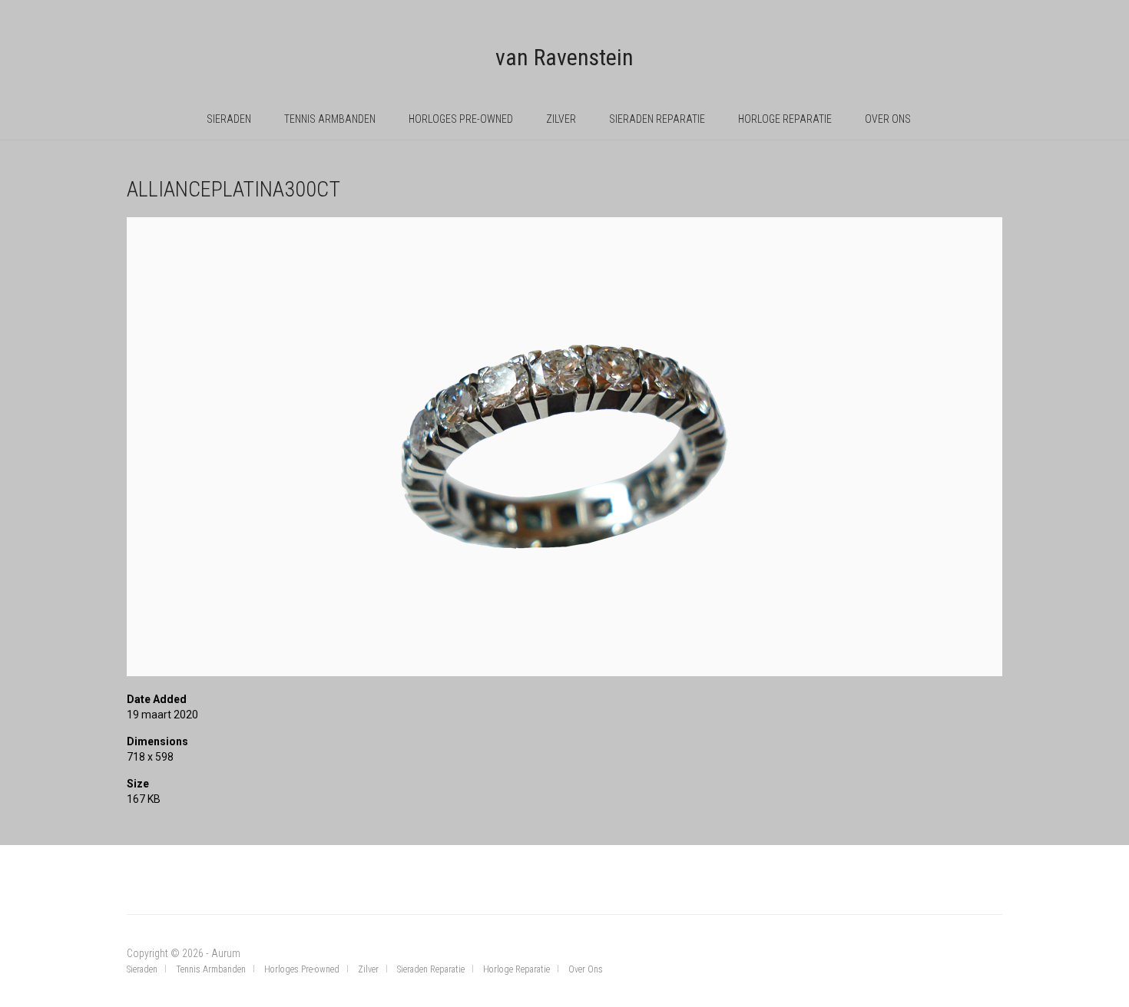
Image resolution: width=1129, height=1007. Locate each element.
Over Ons (888, 119)
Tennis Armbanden (330, 119)
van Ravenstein (564, 57)
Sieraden (229, 119)
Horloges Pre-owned (461, 119)
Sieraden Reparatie (657, 119)
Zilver (561, 119)
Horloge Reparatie (785, 119)
